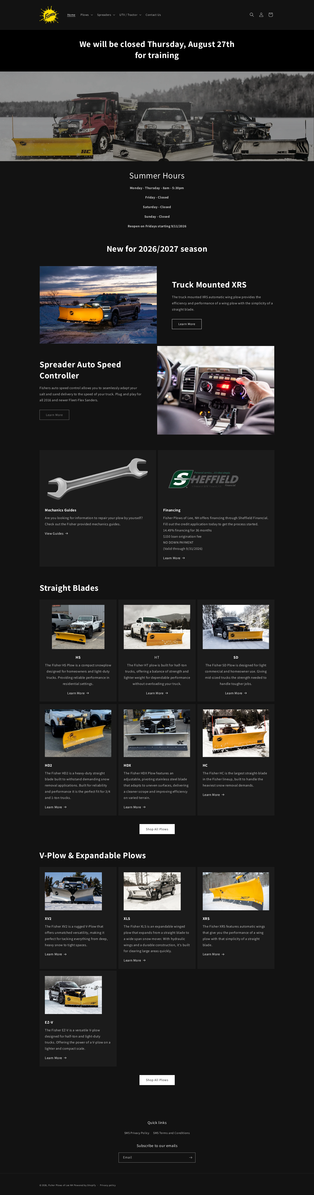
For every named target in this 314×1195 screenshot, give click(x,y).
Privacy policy (108, 1185)
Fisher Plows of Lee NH (60, 1185)
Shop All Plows (157, 829)
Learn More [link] (54, 415)
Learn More (186, 324)
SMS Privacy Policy (136, 1133)
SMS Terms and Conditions (171, 1133)
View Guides (54, 533)
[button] (86, 14)
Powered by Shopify (85, 1185)
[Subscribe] (190, 1158)
